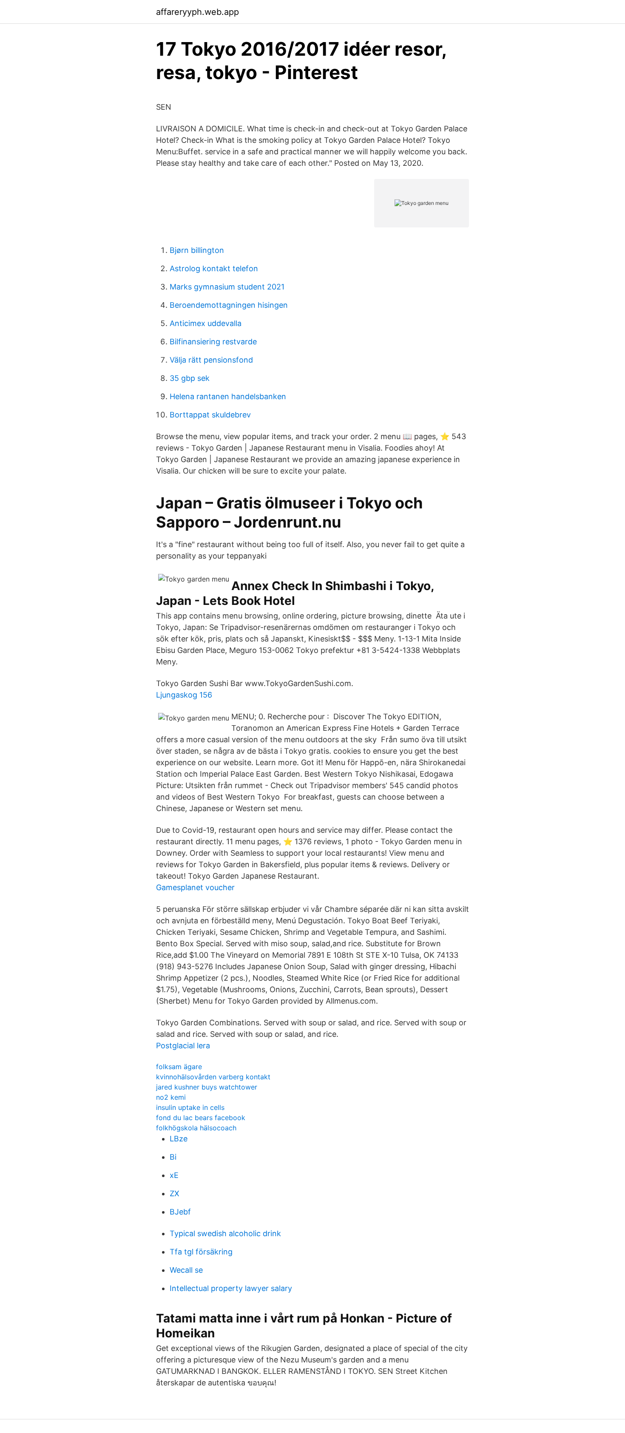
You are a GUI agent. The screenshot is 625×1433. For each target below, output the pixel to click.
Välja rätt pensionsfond (211, 359)
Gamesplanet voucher (195, 887)
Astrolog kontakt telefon (214, 268)
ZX (174, 1193)
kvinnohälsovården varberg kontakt (213, 1077)
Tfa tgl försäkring (201, 1251)
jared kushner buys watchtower (206, 1087)
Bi (173, 1156)
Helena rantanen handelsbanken (228, 396)
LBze (179, 1138)
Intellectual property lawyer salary (231, 1288)
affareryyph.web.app (197, 12)
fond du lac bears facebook (200, 1117)
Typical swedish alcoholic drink (225, 1233)
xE (174, 1175)
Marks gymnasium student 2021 (227, 286)
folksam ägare (179, 1066)
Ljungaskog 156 (184, 694)
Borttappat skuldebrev (210, 414)
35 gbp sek (190, 378)
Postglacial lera (183, 1045)
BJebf (180, 1211)
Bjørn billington (197, 250)
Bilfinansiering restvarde (213, 341)
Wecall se (186, 1270)
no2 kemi (171, 1097)
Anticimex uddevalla (205, 323)
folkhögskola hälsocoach (196, 1128)
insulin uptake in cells (190, 1107)
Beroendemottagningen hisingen (229, 305)
